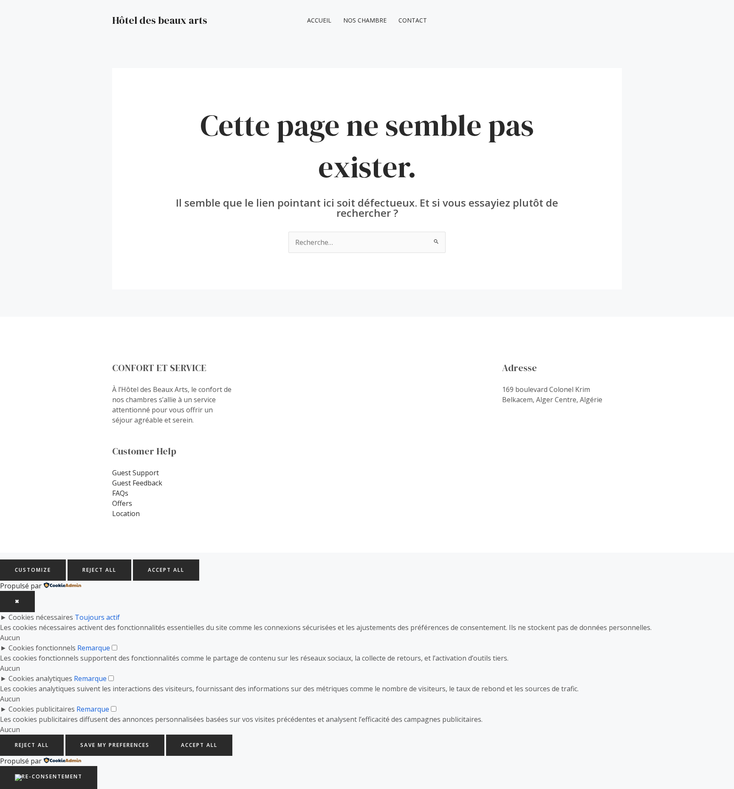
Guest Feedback (137, 483)
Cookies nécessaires (40, 617)
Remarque (93, 648)
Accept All (166, 569)
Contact (412, 20)
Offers (122, 503)
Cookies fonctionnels (42, 648)
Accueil (319, 20)
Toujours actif (97, 617)
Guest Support (135, 472)
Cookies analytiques (40, 678)
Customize (33, 569)
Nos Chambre (365, 20)
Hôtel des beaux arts (159, 20)
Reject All (99, 569)
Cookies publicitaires (41, 709)
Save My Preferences (115, 745)
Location (126, 513)
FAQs (120, 493)
